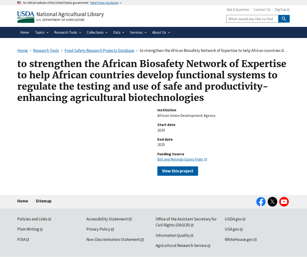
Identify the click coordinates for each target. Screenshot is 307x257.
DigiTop (280, 9)
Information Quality (173, 235)
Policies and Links (32, 219)
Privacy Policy (98, 229)
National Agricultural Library (70, 14)
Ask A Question (238, 9)
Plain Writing (28, 229)
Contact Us (262, 9)
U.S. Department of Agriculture (60, 20)
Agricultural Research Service (181, 245)
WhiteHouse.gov (239, 239)
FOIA (21, 239)
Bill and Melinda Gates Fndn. (180, 159)
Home (22, 201)
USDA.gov (233, 219)
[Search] (284, 19)
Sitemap (44, 201)
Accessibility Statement (107, 219)
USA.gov (232, 229)
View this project (177, 171)
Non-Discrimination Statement (113, 239)
